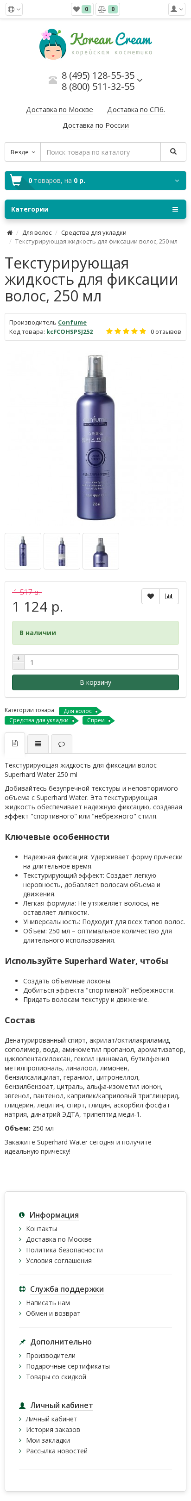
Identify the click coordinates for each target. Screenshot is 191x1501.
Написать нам (48, 1302)
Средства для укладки (94, 232)
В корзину (95, 682)
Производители (51, 1355)
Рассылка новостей (57, 1450)
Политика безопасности (64, 1249)
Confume (72, 322)
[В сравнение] (169, 596)
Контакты (41, 1228)
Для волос (36, 232)
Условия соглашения (59, 1260)
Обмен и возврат (53, 1313)
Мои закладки (48, 1440)
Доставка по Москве (59, 1239)
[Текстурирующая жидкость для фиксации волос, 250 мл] (95, 438)
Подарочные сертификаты (68, 1366)
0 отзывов (166, 331)
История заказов (53, 1429)
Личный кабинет (51, 1418)
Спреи (96, 720)
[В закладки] (150, 596)
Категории (30, 209)
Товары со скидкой (56, 1376)
